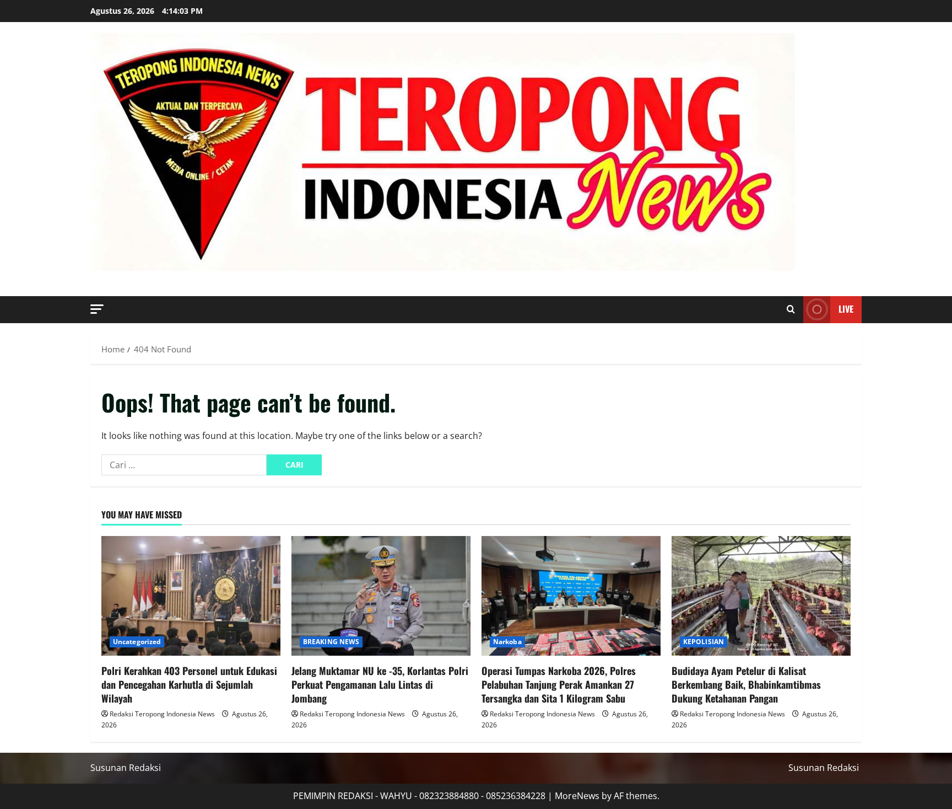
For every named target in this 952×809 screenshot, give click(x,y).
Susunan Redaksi (125, 768)
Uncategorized (137, 641)
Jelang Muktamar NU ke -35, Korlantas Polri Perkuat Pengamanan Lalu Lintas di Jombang (379, 684)
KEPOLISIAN (703, 641)
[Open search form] (791, 309)
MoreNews (577, 796)
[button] (97, 309)
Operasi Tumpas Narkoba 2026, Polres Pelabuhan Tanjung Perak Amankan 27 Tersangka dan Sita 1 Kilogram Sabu (559, 684)
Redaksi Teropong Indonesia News (162, 714)
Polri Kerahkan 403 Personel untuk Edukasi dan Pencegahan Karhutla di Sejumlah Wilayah (189, 684)
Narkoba (507, 641)
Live (846, 308)
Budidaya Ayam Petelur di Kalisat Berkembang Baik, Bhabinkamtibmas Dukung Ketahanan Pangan (746, 684)
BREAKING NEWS (331, 641)
